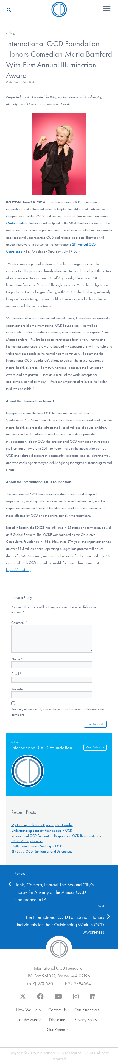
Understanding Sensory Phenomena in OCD (41, 830)
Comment (19, 623)
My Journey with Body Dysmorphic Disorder (42, 825)
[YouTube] (58, 999)
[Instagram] (76, 999)
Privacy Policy (85, 1019)
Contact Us (57, 1009)
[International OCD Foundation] (59, 13)
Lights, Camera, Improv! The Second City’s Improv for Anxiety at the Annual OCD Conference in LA (54, 892)
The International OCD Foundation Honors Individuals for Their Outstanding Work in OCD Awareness (60, 924)
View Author (93, 747)
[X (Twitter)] (23, 999)
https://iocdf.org (18, 570)
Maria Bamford (17, 223)
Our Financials (86, 1009)
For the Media (29, 1019)
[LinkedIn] (92, 999)
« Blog (10, 33)
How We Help (28, 1009)
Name (17, 659)
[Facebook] (40, 999)
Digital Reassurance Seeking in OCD (36, 846)
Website (17, 689)
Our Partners (57, 1029)
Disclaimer (58, 1019)
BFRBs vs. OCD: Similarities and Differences (41, 851)
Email (16, 674)
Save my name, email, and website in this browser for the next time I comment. (58, 711)
